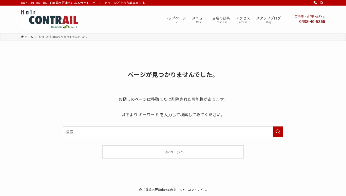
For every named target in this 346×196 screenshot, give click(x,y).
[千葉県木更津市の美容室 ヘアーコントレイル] (49, 19)
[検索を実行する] (278, 131)
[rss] (315, 3)
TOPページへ (173, 151)
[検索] (321, 3)
